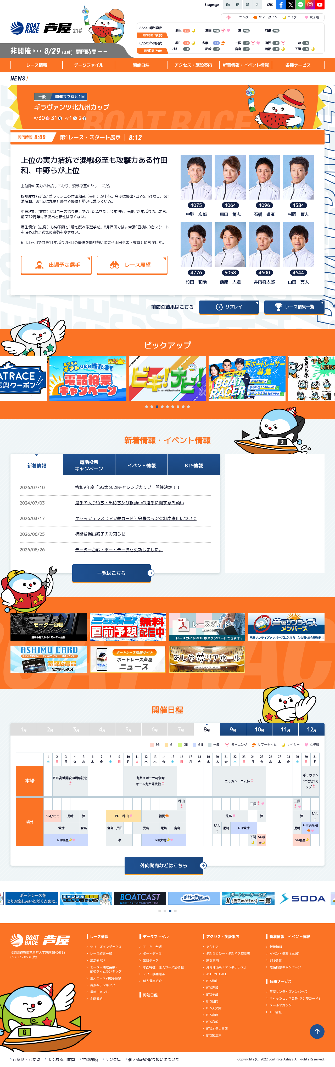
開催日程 (141, 65)
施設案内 (212, 960)
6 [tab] (172, 406)
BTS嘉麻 (212, 1015)
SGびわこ (52, 816)
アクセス (212, 947)
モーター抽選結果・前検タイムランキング (105, 969)
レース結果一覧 (101, 953)
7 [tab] (178, 406)
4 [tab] (162, 406)
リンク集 (113, 1059)
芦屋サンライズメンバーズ (288, 991)
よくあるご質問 (61, 1059)
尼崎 (70, 816)
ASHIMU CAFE (216, 974)
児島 (229, 816)
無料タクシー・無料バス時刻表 (228, 953)
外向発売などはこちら (163, 865)
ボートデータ (152, 953)
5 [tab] (167, 406)
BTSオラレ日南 (217, 1028)
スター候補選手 (154, 974)
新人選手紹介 (152, 981)
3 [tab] (157, 406)
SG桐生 (300, 840)
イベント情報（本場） (285, 953)
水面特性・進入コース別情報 (163, 967)
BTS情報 (276, 960)
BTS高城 (212, 987)
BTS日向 (212, 1001)
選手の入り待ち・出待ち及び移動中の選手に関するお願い (129, 503)
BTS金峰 (212, 994)
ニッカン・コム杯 (237, 781)
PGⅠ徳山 (122, 816)
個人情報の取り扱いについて (153, 1059)
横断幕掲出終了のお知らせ (100, 534)
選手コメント (99, 992)
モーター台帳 (152, 947)
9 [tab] (188, 406)
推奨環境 (90, 1059)
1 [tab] (146, 406)
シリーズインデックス (105, 947)
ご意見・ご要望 (26, 1059)
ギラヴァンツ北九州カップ (311, 781)
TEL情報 (276, 1012)
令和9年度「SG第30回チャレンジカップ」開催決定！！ (128, 487)
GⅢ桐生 (63, 840)
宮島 (84, 828)
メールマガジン (281, 1005)
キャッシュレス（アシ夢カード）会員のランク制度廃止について (136, 518)
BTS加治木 (213, 1035)
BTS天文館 (213, 1008)
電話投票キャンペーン (285, 967)
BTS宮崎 (212, 1022)
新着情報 (276, 947)
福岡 (162, 816)
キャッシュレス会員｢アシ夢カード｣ (295, 998)
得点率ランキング (102, 985)
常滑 (61, 828)
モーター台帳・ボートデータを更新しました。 (119, 550)
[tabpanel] (167, 378)
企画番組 (96, 998)
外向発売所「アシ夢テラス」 (226, 967)
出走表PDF (97, 960)
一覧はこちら (111, 573)
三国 (253, 804)
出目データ (151, 960)
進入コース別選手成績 (105, 978)
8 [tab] (183, 406)
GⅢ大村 (160, 840)
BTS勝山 (212, 981)
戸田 (119, 828)
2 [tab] (151, 406)
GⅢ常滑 (244, 828)
